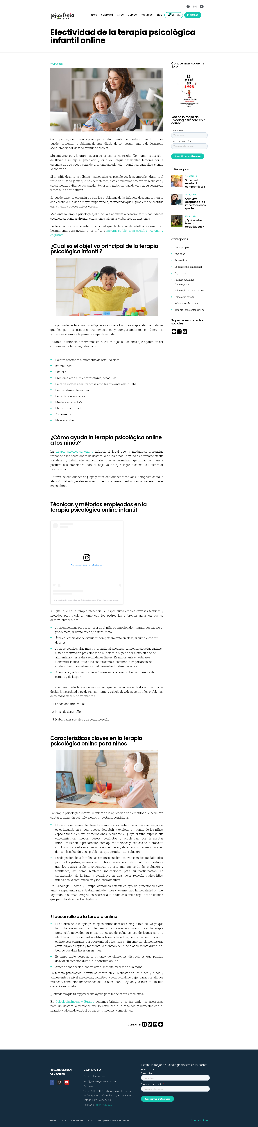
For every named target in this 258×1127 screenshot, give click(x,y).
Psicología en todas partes (189, 290)
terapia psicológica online (74, 451)
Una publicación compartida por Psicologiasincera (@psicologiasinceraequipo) (87, 600)
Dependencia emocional (188, 266)
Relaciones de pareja (186, 303)
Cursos (132, 15)
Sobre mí (107, 15)
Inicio (93, 15)
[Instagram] (195, 6)
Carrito (175, 15)
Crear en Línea (199, 1120)
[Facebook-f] (52, 1082)
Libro (90, 1120)
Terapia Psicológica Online (190, 309)
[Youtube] (201, 6)
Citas (120, 15)
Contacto (77, 1120)
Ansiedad (180, 253)
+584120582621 (105, 1104)
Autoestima (181, 260)
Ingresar (192, 15)
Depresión (180, 273)
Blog (159, 15)
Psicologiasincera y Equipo (75, 1001)
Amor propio (182, 247)
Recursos (147, 15)
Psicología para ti (184, 297)
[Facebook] (188, 6)
